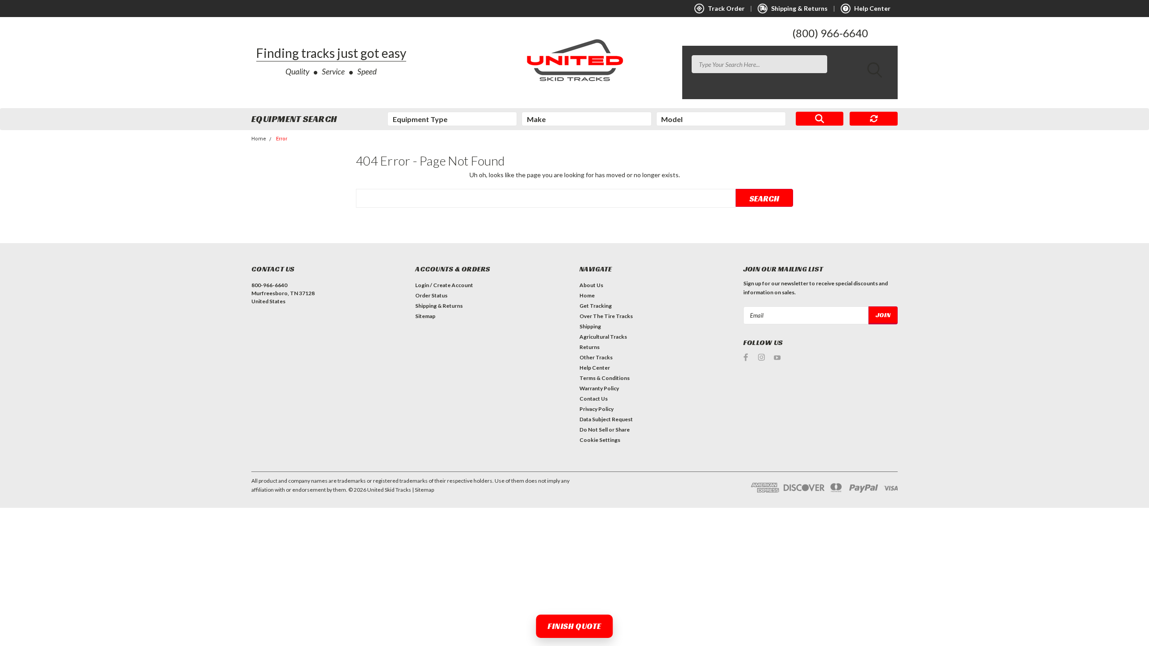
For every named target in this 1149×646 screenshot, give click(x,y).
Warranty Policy (599, 388)
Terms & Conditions (604, 378)
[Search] (820, 119)
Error (281, 139)
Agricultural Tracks (603, 336)
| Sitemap (423, 489)
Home (258, 139)
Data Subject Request (606, 419)
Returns (589, 347)
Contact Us (593, 398)
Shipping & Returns (439, 305)
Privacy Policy (596, 409)
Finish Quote (574, 626)
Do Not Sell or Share (604, 429)
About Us (591, 285)
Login (422, 285)
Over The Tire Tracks (606, 316)
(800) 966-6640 (830, 32)
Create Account (453, 285)
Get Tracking (595, 305)
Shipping (590, 326)
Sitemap (425, 316)
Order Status (431, 295)
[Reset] (874, 119)
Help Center (594, 367)
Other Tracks (596, 357)
